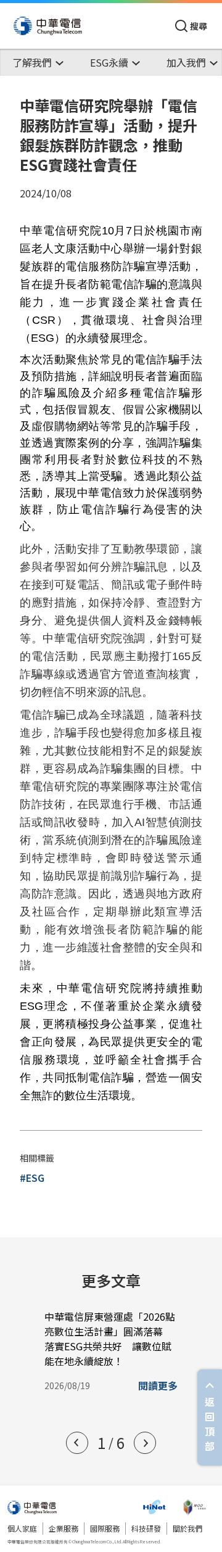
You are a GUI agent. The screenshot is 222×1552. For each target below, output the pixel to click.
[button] (77, 1443)
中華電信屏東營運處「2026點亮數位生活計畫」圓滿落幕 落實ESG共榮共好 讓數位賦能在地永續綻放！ (109, 1338)
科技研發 (146, 1528)
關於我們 (187, 1528)
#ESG (32, 1177)
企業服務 (63, 1528)
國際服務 (105, 1528)
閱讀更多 (158, 1385)
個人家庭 (22, 1528)
